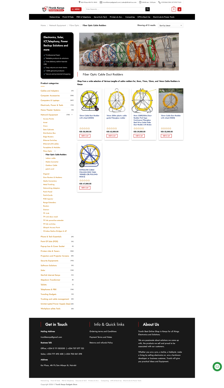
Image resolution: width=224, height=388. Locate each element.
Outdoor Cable (51, 165)
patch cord (50, 169)
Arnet (45, 122)
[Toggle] (72, 114)
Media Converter (52, 161)
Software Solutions (49, 265)
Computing (130, 17)
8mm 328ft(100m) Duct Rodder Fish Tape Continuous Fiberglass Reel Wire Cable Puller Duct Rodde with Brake (143, 120)
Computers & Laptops (50, 100)
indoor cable (50, 158)
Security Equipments (49, 260)
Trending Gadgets (48, 294)
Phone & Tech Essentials (51, 236)
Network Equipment (57, 25)
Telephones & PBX (48, 289)
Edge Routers (48, 136)
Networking (55, 17)
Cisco (45, 126)
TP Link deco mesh (50, 216)
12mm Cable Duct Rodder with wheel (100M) (171, 116)
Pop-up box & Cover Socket (52, 246)
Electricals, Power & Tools (52, 105)
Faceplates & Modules (51, 147)
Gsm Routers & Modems (52, 177)
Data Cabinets (48, 129)
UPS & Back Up (143, 17)
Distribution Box (49, 133)
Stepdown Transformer (50, 279)
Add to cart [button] (85, 136)
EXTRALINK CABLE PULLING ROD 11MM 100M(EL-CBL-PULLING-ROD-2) (88, 173)
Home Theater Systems (50, 109)
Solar (43, 270)
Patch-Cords (47, 195)
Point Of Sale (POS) (49, 241)
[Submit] (147, 9)
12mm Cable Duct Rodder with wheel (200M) (89, 116)
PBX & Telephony (83, 17)
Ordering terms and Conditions (103, 331)
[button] (76, 9)
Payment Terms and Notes (101, 337)
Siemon (46, 209)
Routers (46, 206)
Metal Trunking (48, 184)
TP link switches (49, 224)
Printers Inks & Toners (50, 251)
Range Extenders (49, 202)
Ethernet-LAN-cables (51, 144)
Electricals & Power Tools (163, 17)
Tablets (44, 284)
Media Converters (50, 181)
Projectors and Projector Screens (55, 255)
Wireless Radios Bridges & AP (55, 231)
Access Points (48, 118)
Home (43, 25)
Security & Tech (100, 17)
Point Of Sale (68, 17)
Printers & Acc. (116, 17)
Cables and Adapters (50, 90)
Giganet (46, 174)
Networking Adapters (51, 188)
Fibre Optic (74, 25)
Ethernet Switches (50, 140)
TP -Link (46, 213)
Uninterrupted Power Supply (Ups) (56, 303)
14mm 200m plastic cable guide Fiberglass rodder (117, 116)
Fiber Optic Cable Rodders (56, 154)
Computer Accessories (50, 95)
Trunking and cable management (55, 299)
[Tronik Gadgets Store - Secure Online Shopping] (54, 9)
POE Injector (48, 199)
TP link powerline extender (53, 220)
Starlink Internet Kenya (50, 275)
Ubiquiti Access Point (51, 227)
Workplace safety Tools (50, 308)
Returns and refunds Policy (101, 342)
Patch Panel (47, 191)
